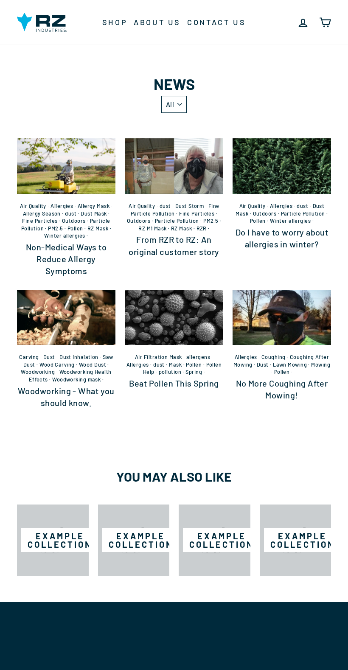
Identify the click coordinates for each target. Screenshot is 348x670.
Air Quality (33, 205)
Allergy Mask (93, 205)
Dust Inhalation (78, 356)
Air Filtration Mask (158, 356)
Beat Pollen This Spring (174, 383)
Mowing (320, 364)
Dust (49, 356)
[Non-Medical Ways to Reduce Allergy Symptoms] (66, 165)
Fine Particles (39, 220)
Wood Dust (92, 364)
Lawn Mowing (290, 364)
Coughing (273, 356)
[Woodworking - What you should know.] (66, 317)
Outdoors (74, 220)
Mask (175, 364)
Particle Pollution (177, 220)
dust (70, 213)
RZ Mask (97, 228)
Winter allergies (64, 235)
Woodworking (38, 371)
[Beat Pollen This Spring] (174, 317)
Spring (193, 371)
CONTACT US (216, 22)
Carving (29, 356)
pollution (170, 371)
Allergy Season (42, 213)
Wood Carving (56, 364)
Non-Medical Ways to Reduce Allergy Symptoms (66, 259)
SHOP (114, 22)
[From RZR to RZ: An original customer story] (174, 165)
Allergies (62, 205)
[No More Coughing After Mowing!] (282, 317)
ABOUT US (157, 22)
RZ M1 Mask (152, 228)
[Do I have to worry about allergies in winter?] (282, 165)
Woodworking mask (76, 379)
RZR (201, 228)
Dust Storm (189, 205)
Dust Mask (94, 213)
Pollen (75, 228)
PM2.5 (55, 228)
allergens (198, 356)
